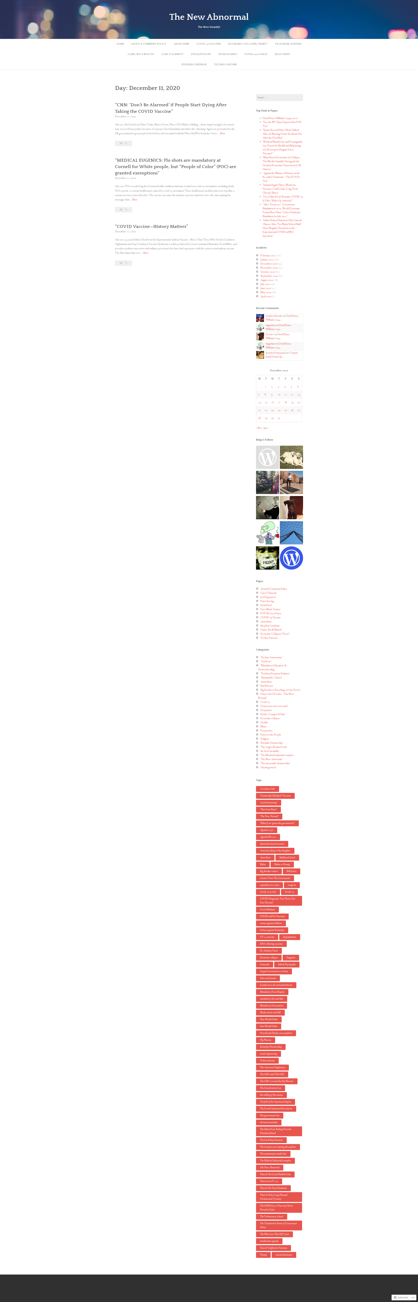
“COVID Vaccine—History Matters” (151, 226)
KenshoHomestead (276, 353)
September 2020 (269, 276)
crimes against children (271, 923)
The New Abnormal (209, 17)
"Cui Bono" (266, 661)
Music (263, 726)
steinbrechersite (274, 316)
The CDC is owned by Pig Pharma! (277, 1081)
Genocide (264, 964)
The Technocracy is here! (271, 1216)
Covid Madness (267, 909)
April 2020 (266, 296)
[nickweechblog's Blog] (291, 483)
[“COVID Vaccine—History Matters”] (126, 263)
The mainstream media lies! (273, 1154)
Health (264, 722)
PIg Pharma (265, 1040)
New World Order (269, 1019)
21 (259, 410)
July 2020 (265, 284)
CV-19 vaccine (267, 937)
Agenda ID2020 (268, 837)
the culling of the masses (271, 1095)
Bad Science (266, 686)
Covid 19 (265, 702)
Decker (270, 334)
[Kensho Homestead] (291, 458)
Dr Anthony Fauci (269, 950)
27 (298, 410)
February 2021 (268, 255)
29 (266, 418)
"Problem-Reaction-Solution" (275, 673)
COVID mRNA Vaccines (272, 916)
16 (272, 402)
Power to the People (270, 735)
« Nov (259, 428)
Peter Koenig (227, 54)
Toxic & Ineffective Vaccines (273, 1248)
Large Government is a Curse (274, 971)
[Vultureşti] (291, 533)
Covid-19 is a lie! (268, 892)
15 (266, 402)
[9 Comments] (121, 209)
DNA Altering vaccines (271, 944)
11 (285, 394)
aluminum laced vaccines (272, 844)
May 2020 (265, 292)
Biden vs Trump (282, 864)
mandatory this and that (271, 999)
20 (298, 402)
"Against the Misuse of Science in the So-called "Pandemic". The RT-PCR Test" (281, 177)
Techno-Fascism (225, 64)
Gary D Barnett (172, 54)
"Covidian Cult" (267, 789)
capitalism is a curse (269, 885)
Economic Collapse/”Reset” (248, 44)
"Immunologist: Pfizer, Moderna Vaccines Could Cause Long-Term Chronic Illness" (280, 189)
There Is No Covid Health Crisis (275, 1174)
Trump (263, 1255)
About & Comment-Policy (148, 44)
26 (292, 410)
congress (292, 885)
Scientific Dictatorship (271, 743)
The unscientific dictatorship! (275, 763)
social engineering (268, 1053)
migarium (270, 325)
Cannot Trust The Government (275, 878)
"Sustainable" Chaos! (271, 677)
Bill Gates (291, 871)
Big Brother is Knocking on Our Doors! (280, 690)
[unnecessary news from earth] (267, 533)
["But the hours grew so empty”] (267, 483)
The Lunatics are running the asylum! (278, 1147)
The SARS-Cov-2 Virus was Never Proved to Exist (276, 1207)
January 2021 (267, 259)
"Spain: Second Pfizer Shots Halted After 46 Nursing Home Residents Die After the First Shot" (282, 134)
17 (279, 402)
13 (298, 394)
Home (120, 44)
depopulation (289, 937)
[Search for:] (279, 97)
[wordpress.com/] (291, 558)
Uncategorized (268, 767)
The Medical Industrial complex (276, 755)
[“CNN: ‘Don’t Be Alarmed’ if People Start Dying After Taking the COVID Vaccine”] (126, 143)
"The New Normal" (269, 816)
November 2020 (269, 268)
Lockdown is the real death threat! (276, 985)
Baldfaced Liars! (287, 857)
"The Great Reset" (268, 809)
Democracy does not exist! (274, 706)
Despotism (266, 710)
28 (259, 418)
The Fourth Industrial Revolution (276, 1108)
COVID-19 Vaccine (208, 44)
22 (266, 410)
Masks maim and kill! (270, 1012)
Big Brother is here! (269, 871)
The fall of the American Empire (275, 1102)
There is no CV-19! (269, 1181)
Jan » (266, 428)
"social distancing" (268, 802)
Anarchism (181, 44)
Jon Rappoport (201, 54)
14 (259, 402)
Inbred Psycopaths (287, 964)
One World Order (268, 1026)
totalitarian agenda (269, 1241)
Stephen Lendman (194, 64)
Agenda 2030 (266, 830)
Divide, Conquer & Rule (272, 714)
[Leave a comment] (121, 143)
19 (292, 402)
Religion (264, 739)
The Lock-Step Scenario (271, 1140)
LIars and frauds (268, 978)
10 (279, 394)
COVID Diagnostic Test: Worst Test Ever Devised (277, 900)
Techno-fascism (267, 1060)
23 (272, 410)
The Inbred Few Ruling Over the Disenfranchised (275, 1131)
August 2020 (266, 280)
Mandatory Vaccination (271, 1005)
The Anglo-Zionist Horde (273, 747)
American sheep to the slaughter (275, 850)
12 (292, 394)
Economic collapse (270, 718)
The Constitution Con (270, 1088)
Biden (263, 864)
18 (285, 402)
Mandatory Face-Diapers (272, 992)
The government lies (269, 1115)
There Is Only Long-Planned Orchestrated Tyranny (273, 1197)
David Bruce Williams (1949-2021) (280, 118)
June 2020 (265, 288)
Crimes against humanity (272, 930)
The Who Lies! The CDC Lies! (274, 1234)
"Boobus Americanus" (271, 657)
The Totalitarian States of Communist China (278, 1225)
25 (285, 410)
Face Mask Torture (288, 44)
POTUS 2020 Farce (256, 54)
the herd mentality (269, 751)
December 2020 (269, 264)
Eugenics (291, 957)
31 (279, 418)
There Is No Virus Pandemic (273, 1188)
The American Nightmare (272, 1067)
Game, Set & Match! (141, 54)
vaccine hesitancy (284, 1255)
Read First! (282, 54)
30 (272, 418)
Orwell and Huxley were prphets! (276, 1033)
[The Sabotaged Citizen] (267, 458)
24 (279, 410)
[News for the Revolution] (267, 558)
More (222, 134)
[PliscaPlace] (267, 508)
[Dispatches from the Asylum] (291, 508)
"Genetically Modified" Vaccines (275, 795)
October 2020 (267, 272)
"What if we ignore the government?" (277, 823)
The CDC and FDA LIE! (272, 1074)
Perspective (266, 730)
